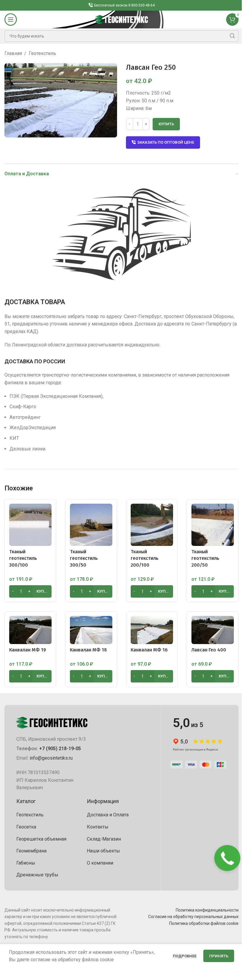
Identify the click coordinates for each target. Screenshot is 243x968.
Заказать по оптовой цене (165, 142)
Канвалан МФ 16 (149, 650)
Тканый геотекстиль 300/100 (23, 558)
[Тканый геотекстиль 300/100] (30, 525)
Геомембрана (31, 851)
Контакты (97, 827)
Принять (218, 956)
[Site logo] (121, 19)
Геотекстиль (42, 53)
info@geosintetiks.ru (51, 758)
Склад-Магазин (104, 839)
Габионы (25, 863)
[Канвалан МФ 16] (152, 630)
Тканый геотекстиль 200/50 (205, 558)
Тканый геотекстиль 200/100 (145, 558)
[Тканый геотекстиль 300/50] (91, 525)
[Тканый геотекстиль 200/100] (152, 525)
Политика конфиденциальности (207, 910)
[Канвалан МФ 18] (91, 630)
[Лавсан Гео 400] (212, 630)
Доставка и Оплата (108, 815)
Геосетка (26, 827)
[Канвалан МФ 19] (30, 630)
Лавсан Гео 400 (208, 650)
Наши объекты (103, 851)
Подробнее (185, 956)
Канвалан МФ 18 (88, 650)
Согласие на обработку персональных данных (193, 916)
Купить (166, 124)
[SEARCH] (232, 36)
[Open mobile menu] (10, 19)
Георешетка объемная (41, 839)
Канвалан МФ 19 (27, 650)
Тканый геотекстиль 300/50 (84, 558)
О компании (100, 863)
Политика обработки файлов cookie (204, 923)
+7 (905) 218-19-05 (60, 748)
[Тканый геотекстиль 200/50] (212, 525)
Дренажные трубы (37, 875)
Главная (13, 53)
